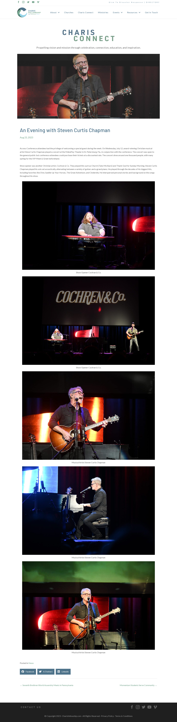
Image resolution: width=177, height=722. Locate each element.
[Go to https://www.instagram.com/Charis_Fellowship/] (23, 2)
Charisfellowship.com (71, 716)
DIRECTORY (153, 2)
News (31, 663)
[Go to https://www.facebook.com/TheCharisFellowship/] (18, 2)
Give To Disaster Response (126, 2)
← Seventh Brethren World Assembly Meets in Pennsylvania (46, 685)
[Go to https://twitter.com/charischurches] (28, 2)
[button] (31, 707)
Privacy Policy (107, 716)
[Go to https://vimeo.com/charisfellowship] (38, 2)
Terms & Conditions (124, 716)
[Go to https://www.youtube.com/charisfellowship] (33, 2)
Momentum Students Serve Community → (138, 685)
